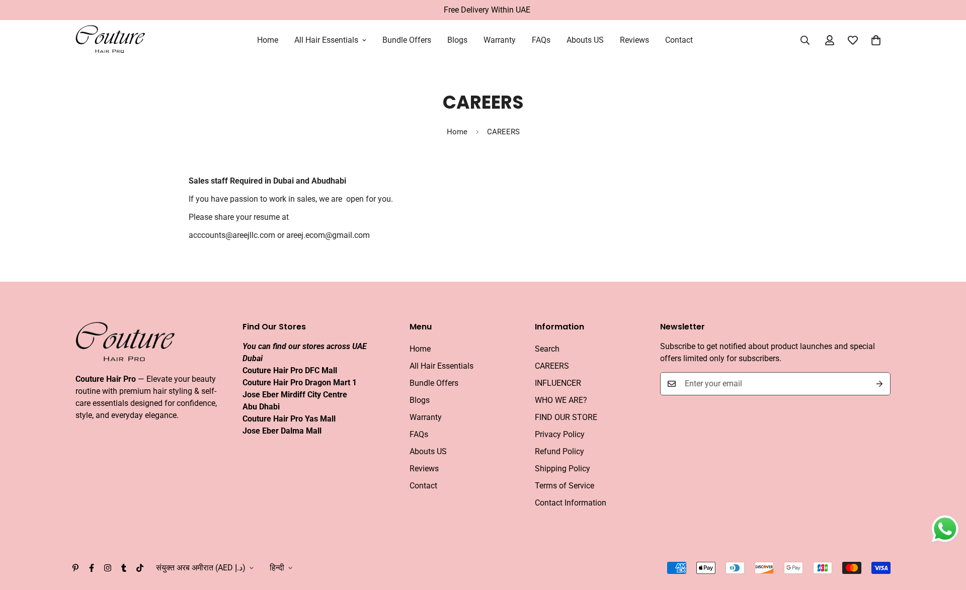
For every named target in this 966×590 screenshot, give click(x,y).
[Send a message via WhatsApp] (945, 529)
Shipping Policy (562, 468)
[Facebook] (92, 568)
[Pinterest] (75, 568)
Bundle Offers (406, 40)
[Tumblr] (124, 568)
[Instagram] (108, 568)
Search (547, 349)
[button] (876, 40)
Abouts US (585, 40)
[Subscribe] (879, 383)
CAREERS (552, 366)
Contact (679, 40)
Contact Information (570, 503)
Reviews (634, 40)
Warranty (500, 40)
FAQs (541, 40)
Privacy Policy (560, 434)
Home (267, 40)
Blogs (457, 40)
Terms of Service (564, 485)
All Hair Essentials (326, 40)
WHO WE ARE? (561, 400)
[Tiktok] (140, 568)
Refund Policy (559, 451)
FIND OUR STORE (566, 417)
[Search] (805, 40)
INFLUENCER (558, 383)
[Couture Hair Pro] (110, 40)
